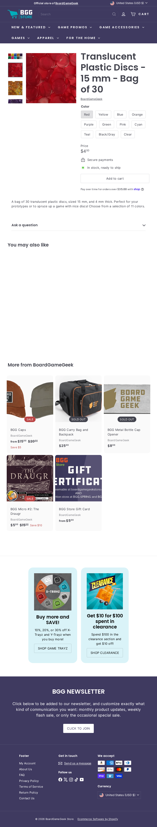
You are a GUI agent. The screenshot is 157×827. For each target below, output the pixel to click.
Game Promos (73, 27)
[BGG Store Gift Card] (78, 491)
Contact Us (26, 798)
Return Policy (28, 792)
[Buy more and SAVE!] (53, 592)
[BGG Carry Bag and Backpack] (78, 413)
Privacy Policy (29, 781)
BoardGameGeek (66, 3)
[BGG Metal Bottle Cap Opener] (127, 413)
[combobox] (78, 14)
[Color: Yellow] (21, 285)
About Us (25, 769)
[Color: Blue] (14, 292)
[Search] (114, 14)
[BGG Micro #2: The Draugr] (30, 493)
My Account (27, 763)
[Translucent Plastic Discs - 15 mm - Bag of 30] (18, 302)
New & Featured (29, 27)
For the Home (81, 38)
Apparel (46, 38)
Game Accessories (120, 27)
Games (19, 38)
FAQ (22, 775)
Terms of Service (31, 786)
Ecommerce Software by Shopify (98, 819)
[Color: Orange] (21, 292)
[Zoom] (51, 78)
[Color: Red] (14, 285)
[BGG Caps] (30, 414)
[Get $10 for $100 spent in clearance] (105, 591)
